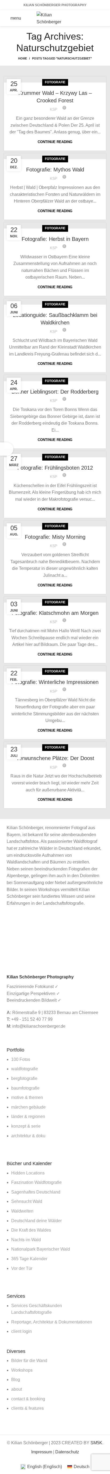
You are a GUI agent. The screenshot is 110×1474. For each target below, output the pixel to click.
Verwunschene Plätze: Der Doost (55, 758)
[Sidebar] (6, 449)
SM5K (96, 1443)
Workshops (22, 1370)
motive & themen (27, 1097)
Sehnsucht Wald (26, 1201)
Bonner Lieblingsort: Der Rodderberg (55, 392)
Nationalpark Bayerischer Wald (40, 1249)
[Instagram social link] (99, 14)
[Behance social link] (92, 22)
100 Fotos (20, 1059)
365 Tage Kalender (29, 1258)
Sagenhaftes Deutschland (35, 1192)
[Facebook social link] (85, 14)
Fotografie (55, 82)
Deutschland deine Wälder (36, 1220)
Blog (15, 1379)
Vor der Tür (21, 1268)
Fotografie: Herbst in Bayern (55, 239)
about (16, 1389)
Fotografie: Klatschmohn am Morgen (55, 613)
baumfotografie (25, 1088)
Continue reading (55, 142)
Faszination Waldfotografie (36, 1182)
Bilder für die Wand (29, 1360)
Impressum (41, 1452)
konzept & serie (26, 1126)
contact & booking (28, 1399)
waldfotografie (24, 1069)
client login (21, 1331)
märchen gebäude (28, 1107)
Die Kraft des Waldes (31, 1230)
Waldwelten (22, 1211)
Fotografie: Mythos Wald (55, 170)
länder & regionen (28, 1116)
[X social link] (92, 14)
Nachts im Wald (26, 1239)
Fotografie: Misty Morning (55, 537)
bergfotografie (24, 1078)
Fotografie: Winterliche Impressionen (55, 682)
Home (22, 58)
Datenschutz (67, 1452)
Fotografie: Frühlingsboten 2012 (55, 468)
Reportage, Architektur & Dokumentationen (51, 1322)
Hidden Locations (28, 1173)
